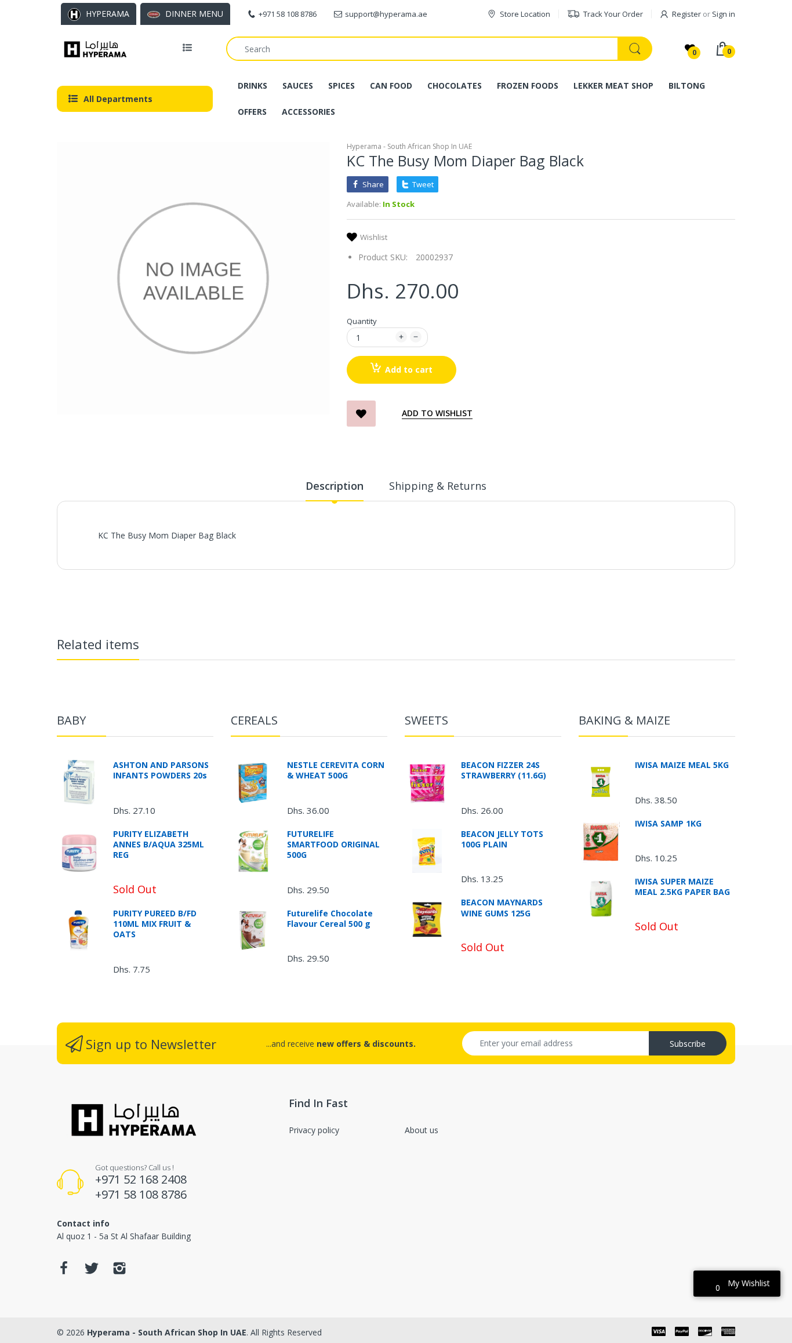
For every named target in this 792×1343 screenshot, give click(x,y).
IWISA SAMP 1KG (668, 823)
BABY (71, 720)
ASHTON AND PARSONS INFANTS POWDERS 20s (161, 770)
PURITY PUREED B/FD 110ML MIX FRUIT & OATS (155, 924)
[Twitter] (92, 1271)
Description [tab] (335, 486)
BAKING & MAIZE (624, 720)
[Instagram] (119, 1271)
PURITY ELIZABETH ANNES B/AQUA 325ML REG (158, 844)
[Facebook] (64, 1271)
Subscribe (688, 1043)
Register (686, 14)
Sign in (723, 14)
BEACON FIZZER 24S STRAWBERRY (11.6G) (503, 770)
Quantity (362, 321)
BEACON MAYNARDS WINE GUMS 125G (502, 907)
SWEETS (426, 720)
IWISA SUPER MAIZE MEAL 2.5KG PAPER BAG (682, 886)
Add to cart (409, 369)
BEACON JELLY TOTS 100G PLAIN (502, 839)
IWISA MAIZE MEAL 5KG (682, 765)
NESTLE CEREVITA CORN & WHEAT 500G (335, 770)
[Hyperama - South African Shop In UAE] (93, 48)
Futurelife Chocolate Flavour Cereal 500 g (330, 918)
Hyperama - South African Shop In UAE (409, 146)
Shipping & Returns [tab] (437, 486)
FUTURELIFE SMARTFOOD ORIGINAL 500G (333, 844)
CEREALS (254, 720)
